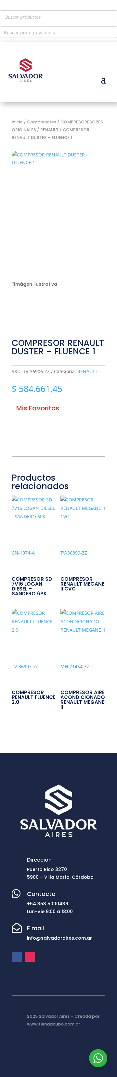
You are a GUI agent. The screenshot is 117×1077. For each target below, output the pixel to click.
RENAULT (49, 130)
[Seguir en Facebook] (17, 957)
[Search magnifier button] (111, 32)
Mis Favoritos (37, 408)
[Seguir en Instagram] (30, 957)
